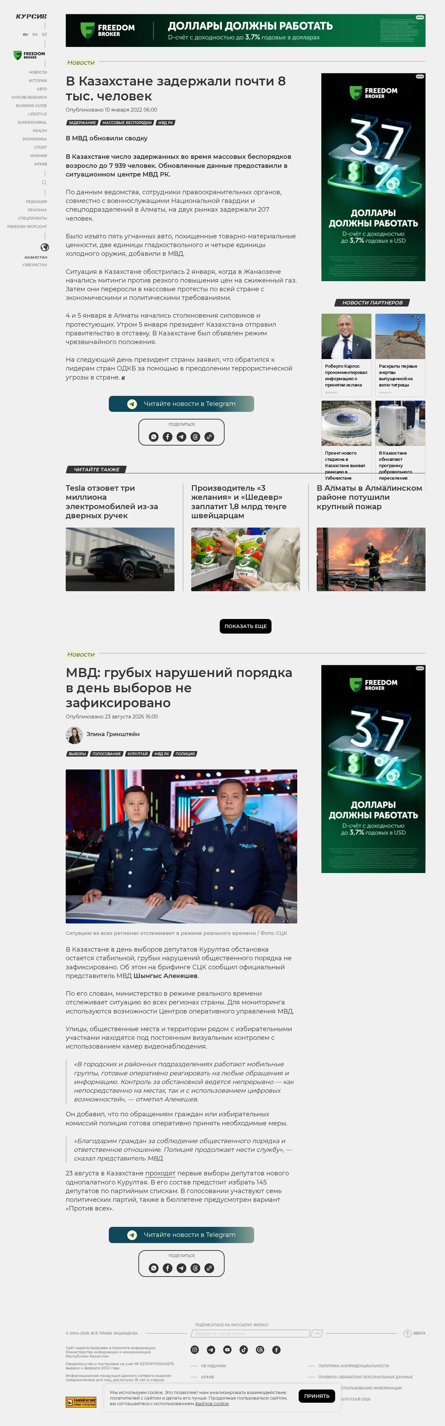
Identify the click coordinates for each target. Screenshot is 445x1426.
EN (35, 35)
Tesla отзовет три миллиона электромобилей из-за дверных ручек (112, 501)
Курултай (138, 754)
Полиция (185, 754)
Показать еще (246, 626)
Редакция (36, 201)
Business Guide (31, 106)
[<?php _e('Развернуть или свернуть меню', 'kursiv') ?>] (45, 247)
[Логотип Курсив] (31, 16)
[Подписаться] (317, 1333)
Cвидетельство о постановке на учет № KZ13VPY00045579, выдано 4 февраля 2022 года (120, 1366)
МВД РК (165, 123)
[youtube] (227, 1350)
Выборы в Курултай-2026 (344, 1400)
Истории (38, 81)
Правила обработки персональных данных (365, 1377)
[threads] (260, 1350)
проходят (160, 1173)
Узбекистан (34, 265)
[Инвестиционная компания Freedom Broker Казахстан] (29, 55)
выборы (77, 754)
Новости (38, 72)
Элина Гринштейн (113, 734)
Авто (42, 89)
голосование (106, 754)
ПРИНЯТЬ (317, 1396)
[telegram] (211, 1350)
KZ (44, 35)
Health (40, 131)
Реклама (37, 210)
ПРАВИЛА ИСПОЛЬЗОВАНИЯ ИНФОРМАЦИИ (360, 1388)
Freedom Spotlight (27, 227)
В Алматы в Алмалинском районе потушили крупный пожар (369, 497)
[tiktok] (244, 1350)
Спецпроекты (32, 218)
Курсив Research (29, 97)
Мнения (38, 156)
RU (25, 35)
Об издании (213, 1366)
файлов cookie (212, 1403)
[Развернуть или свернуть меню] (44, 183)
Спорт (40, 147)
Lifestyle (37, 114)
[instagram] (195, 1350)
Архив (40, 164)
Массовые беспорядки (127, 123)
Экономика (34, 139)
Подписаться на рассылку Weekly (232, 1325)
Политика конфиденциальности (353, 1366)
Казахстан (35, 257)
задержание (82, 123)
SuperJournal (32, 122)
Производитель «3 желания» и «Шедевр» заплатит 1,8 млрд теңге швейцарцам (239, 501)
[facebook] (276, 1350)
